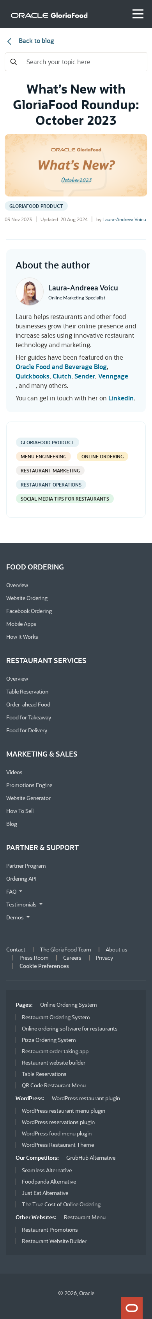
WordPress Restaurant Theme (58, 1144)
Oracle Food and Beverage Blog (61, 366)
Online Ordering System (68, 1004)
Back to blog (35, 40)
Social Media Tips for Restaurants (65, 499)
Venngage (113, 376)
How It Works (22, 636)
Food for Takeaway (28, 717)
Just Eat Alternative (45, 1192)
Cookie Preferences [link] (44, 965)
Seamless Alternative (47, 1170)
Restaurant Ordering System (56, 1017)
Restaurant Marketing (50, 470)
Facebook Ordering (29, 610)
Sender (84, 376)
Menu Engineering (43, 456)
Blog (11, 823)
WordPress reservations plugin (58, 1122)
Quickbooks (32, 376)
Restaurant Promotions (50, 1229)
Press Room (34, 957)
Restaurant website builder (53, 1062)
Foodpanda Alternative (49, 1181)
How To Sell (20, 810)
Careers (72, 957)
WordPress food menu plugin (57, 1133)
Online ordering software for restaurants (70, 1028)
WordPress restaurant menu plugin (63, 1110)
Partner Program (26, 865)
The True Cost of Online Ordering (61, 1204)
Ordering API (21, 878)
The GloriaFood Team (65, 949)
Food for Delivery (26, 730)
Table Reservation (27, 691)
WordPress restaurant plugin (86, 1098)
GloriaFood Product (36, 206)
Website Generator (28, 798)
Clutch (62, 376)
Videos (14, 772)
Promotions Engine (29, 785)
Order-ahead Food (28, 704)
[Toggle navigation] (138, 14)
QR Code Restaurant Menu (54, 1085)
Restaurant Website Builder (54, 1241)
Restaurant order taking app (55, 1051)
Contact (15, 949)
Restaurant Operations (51, 484)
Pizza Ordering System (49, 1039)
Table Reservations (44, 1074)
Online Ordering (102, 456)
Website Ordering (27, 598)
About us (116, 949)
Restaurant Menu (85, 1217)
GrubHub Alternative (90, 1157)
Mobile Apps (21, 623)
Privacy (104, 957)
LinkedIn (121, 398)
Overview (17, 585)
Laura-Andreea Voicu (124, 219)
